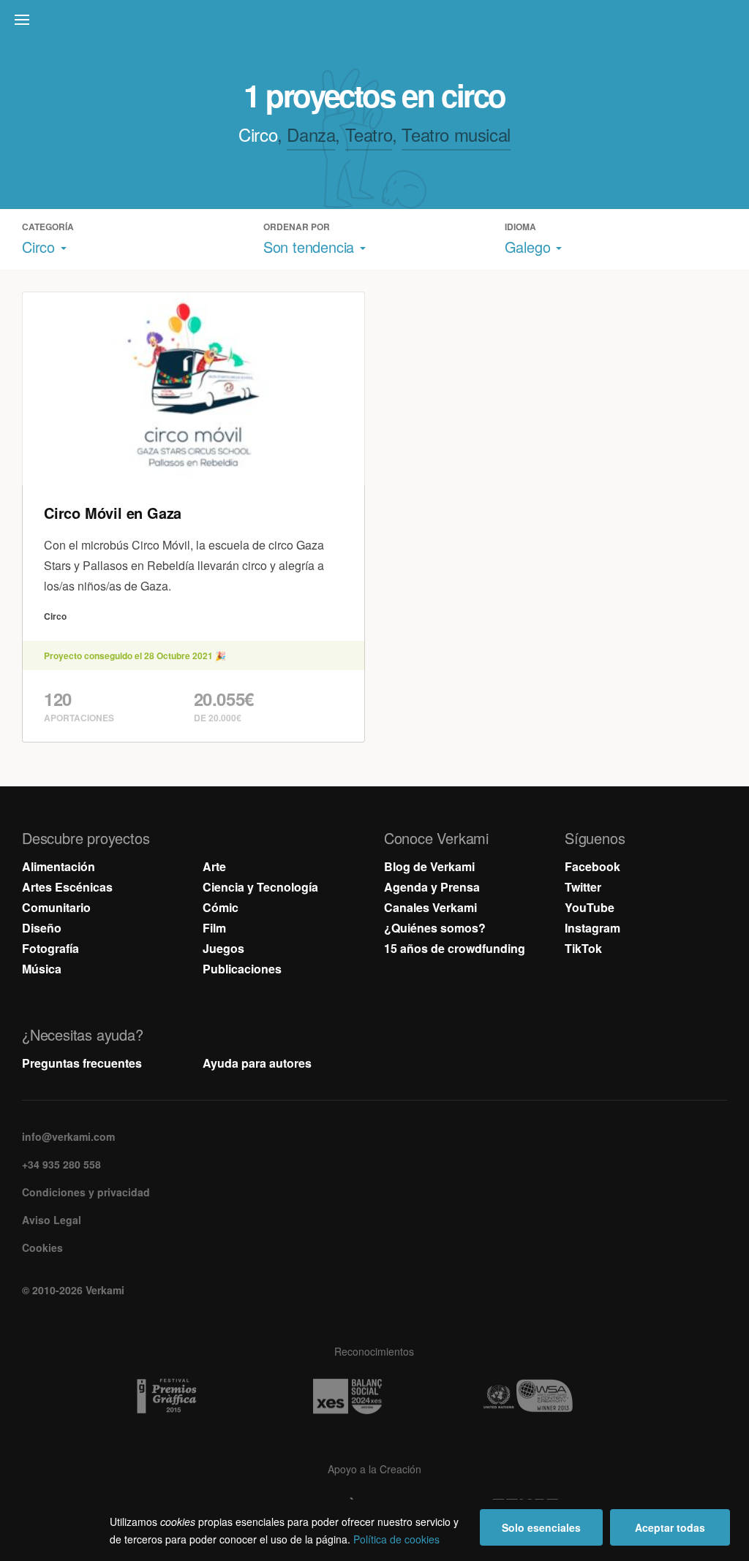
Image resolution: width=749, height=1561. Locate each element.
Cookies (42, 1247)
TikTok (583, 948)
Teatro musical (456, 134)
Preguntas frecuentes (82, 1063)
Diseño (41, 927)
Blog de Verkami (429, 866)
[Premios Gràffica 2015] (194, 1396)
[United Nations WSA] (555, 1396)
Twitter (583, 886)
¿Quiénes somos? (435, 927)
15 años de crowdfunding (454, 948)
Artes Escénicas (67, 886)
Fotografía (50, 948)
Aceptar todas (670, 1527)
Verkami (376, 23)
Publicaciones (242, 968)
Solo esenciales (541, 1527)
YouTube (589, 907)
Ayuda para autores (257, 1063)
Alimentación (58, 866)
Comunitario (56, 907)
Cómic (220, 907)
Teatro (369, 134)
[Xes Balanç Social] (374, 1396)
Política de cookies (396, 1539)
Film (214, 927)
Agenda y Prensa (432, 886)
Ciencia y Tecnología (260, 886)
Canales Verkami (430, 907)
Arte (214, 866)
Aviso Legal (51, 1219)
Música (41, 968)
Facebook (592, 866)
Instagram (592, 927)
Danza (311, 134)
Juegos (223, 948)
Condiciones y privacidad (86, 1192)
